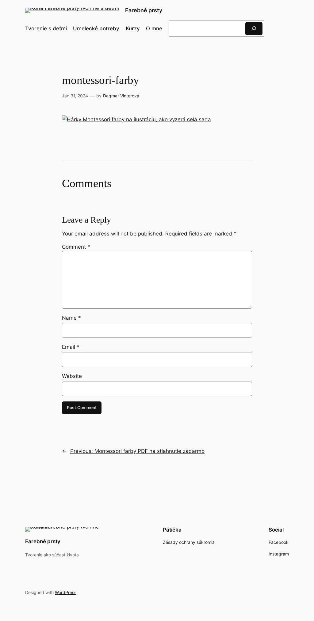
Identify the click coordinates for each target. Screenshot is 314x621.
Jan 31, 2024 (75, 95)
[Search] (253, 28)
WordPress (65, 592)
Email (70, 347)
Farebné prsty (143, 10)
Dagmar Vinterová (121, 95)
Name (71, 318)
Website (72, 376)
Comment (76, 247)
